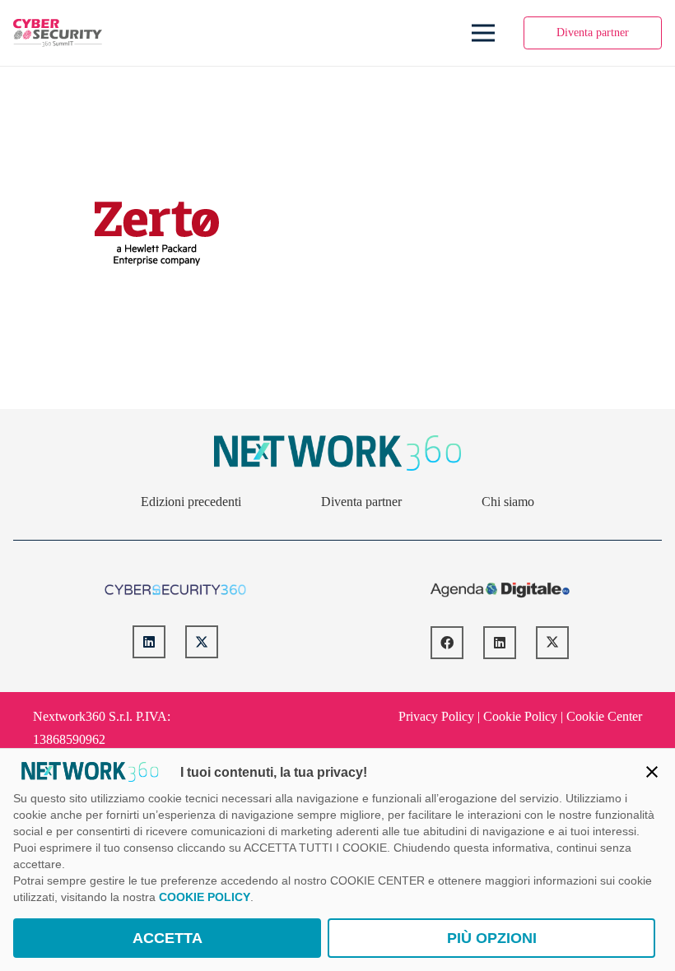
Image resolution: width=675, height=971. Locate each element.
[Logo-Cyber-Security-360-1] (176, 590)
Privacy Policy (436, 716)
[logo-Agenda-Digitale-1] (500, 590)
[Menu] (483, 32)
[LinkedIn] (149, 641)
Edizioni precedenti (191, 502)
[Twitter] (201, 641)
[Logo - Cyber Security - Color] (57, 33)
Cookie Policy (520, 716)
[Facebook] (447, 642)
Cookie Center (604, 716)
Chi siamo (508, 502)
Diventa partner (361, 502)
